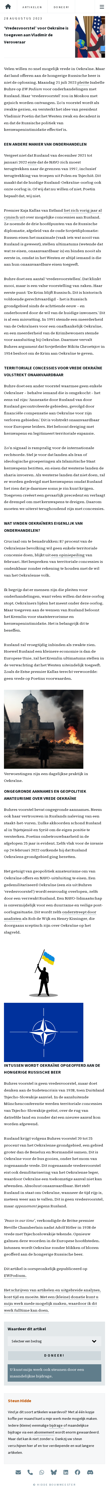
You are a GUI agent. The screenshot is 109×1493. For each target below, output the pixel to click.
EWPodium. (15, 1275)
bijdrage (56, 1425)
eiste (32, 162)
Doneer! (62, 7)
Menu (102, 7)
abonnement (44, 1432)
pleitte (83, 82)
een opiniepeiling (68, 555)
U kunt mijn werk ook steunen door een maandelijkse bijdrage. (47, 1373)
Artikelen (32, 7)
